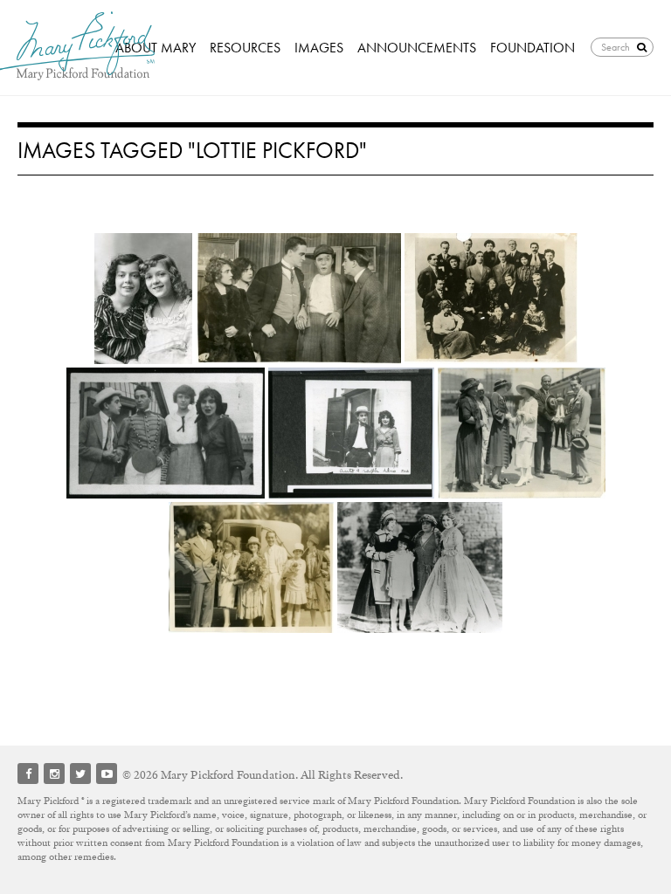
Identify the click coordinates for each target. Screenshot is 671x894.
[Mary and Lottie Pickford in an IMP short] (298, 298)
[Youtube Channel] (106, 773)
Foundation (532, 47)
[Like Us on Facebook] (27, 773)
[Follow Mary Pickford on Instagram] (54, 773)
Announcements (416, 47)
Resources (245, 47)
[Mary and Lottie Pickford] (143, 298)
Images (318, 47)
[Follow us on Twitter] (80, 773)
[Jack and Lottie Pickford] (165, 433)
